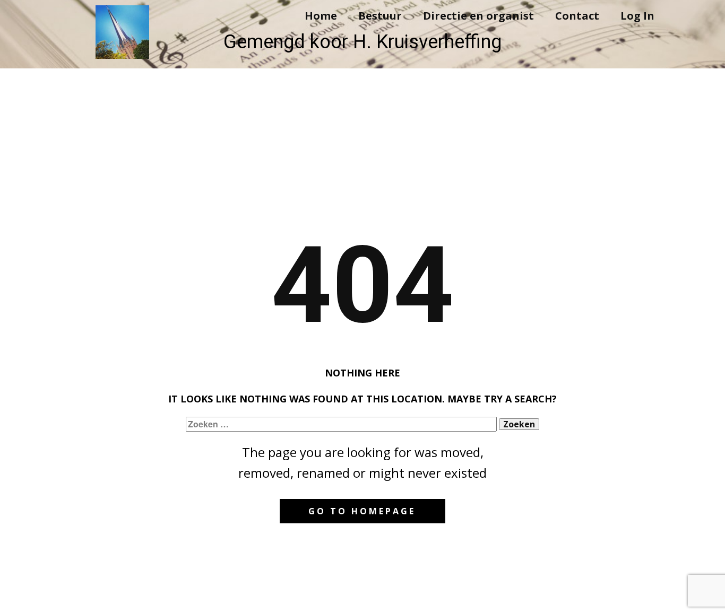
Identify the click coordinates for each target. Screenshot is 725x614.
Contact (577, 15)
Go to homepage (362, 511)
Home (321, 15)
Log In (637, 15)
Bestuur (380, 15)
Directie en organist (478, 15)
